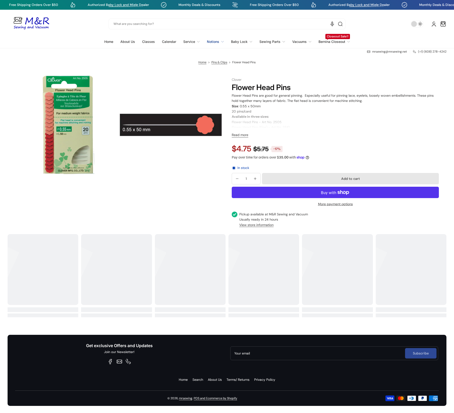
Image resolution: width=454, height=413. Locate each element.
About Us (215, 379)
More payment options (335, 204)
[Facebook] (110, 361)
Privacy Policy (264, 379)
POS (196, 398)
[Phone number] (128, 361)
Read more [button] (240, 135)
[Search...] (340, 24)
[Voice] (332, 24)
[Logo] (31, 23)
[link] (191, 41)
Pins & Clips (219, 62)
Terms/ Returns (238, 379)
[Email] (119, 361)
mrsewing (185, 398)
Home (202, 62)
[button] (443, 24)
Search (197, 379)
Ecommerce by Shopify (221, 398)
